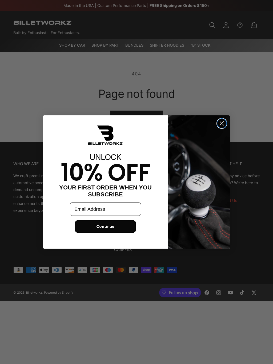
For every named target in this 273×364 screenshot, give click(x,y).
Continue (105, 226)
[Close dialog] (222, 123)
